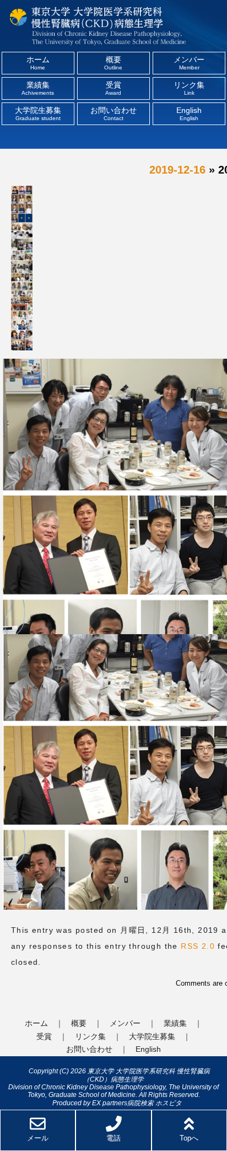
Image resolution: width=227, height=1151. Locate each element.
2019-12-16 (177, 170)
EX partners (109, 1102)
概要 (113, 63)
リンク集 (189, 88)
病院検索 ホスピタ (154, 1102)
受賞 (113, 88)
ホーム (38, 63)
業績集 (37, 88)
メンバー (189, 63)
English (189, 113)
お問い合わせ (113, 113)
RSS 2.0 (198, 946)
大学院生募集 (38, 113)
